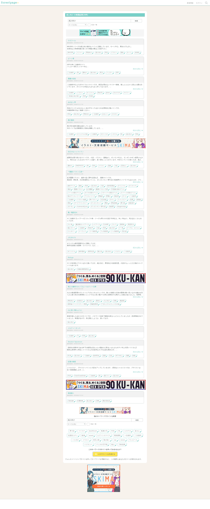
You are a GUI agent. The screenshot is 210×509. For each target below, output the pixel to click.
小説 (116, 166)
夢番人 (108, 196)
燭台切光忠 (106, 401)
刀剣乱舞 (71, 401)
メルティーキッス (74, 328)
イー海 (121, 228)
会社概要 (113, 501)
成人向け (98, 52)
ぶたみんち (72, 237)
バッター (109, 72)
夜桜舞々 (71, 393)
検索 (136, 21)
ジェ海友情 (115, 231)
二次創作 (71, 72)
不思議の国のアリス (118, 189)
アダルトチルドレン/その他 (110, 304)
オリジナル (90, 92)
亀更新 (122, 301)
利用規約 (101, 501)
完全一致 (94, 25)
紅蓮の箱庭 (72, 361)
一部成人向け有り (74, 96)
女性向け (80, 301)
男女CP (100, 92)
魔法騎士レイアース (82, 224)
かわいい (105, 114)
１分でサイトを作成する (106, 454)
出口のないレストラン (76, 152)
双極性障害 (94, 304)
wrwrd (91, 435)
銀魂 (83, 435)
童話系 (116, 196)
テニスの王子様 (101, 444)
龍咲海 (122, 224)
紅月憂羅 (90, 189)
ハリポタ (75, 440)
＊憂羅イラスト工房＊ (76, 172)
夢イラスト (93, 199)
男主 (101, 72)
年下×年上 (119, 355)
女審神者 (80, 401)
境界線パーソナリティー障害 (77, 304)
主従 (110, 355)
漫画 (122, 52)
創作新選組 (111, 186)
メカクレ (118, 251)
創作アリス (71, 186)
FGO (69, 376)
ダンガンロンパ (96, 203)
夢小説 (123, 203)
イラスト (114, 52)
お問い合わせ (89, 501)
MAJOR (70, 52)
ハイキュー (88, 444)
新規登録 (190, 3)
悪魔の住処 (72, 78)
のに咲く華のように (75, 310)
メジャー (80, 52)
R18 (106, 52)
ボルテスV (116, 92)
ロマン (112, 199)
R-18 (69, 355)
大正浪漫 (103, 199)
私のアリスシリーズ (74, 196)
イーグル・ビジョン (133, 228)
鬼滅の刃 (104, 431)
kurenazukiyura (82, 206)
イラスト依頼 (81, 199)
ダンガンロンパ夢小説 (98, 206)
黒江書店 (71, 120)
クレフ (114, 224)
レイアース (96, 224)
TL (78, 336)
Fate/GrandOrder (80, 376)
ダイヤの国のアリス (91, 192)
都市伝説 (91, 251)
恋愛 (131, 199)
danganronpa (121, 206)
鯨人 (113, 444)
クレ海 (70, 224)
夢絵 (106, 203)
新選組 (139, 199)
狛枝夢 (111, 206)
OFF (117, 72)
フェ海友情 (104, 231)
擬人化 (100, 251)
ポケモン (71, 206)
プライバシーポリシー (128, 501)
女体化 (137, 52)
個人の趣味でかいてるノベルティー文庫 (82, 286)
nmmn (123, 440)
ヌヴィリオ (104, 134)
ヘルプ (77, 501)
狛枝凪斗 (132, 203)
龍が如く (107, 440)
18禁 (114, 301)
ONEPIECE (80, 166)
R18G (91, 96)
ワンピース (133, 440)
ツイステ (82, 431)
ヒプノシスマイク (103, 435)
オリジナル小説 (82, 134)
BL (78, 72)
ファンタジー (122, 199)
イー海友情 (93, 231)
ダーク (124, 196)
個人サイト (71, 228)
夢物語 (100, 196)
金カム (137, 431)
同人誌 (124, 231)
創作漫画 (82, 251)
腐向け (85, 72)
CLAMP (105, 224)
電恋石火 (131, 224)
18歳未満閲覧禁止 (83, 269)
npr (115, 440)
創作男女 (96, 355)
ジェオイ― (71, 231)
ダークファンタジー (81, 203)
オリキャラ (132, 186)
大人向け (107, 301)
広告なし (124, 166)
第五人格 (96, 440)
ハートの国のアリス (74, 192)
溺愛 (127, 355)
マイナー (127, 92)
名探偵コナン (73, 435)
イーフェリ (82, 231)
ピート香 (71, 58)
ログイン (199, 3)
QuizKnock (93, 431)
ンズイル (114, 134)
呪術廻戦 (117, 435)
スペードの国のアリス (128, 192)
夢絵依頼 (114, 203)
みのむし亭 (72, 102)
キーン (129, 52)
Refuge (71, 257)
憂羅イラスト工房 (102, 189)
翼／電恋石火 (72, 212)
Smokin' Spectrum (75, 342)
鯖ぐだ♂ (107, 376)
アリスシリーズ (90, 196)
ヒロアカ (127, 431)
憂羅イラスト (78, 189)
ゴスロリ (115, 114)
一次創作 (96, 114)
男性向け (89, 52)
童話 (69, 189)
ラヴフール (72, 40)
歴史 (69, 203)
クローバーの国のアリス (109, 192)
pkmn (108, 92)
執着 (134, 355)
